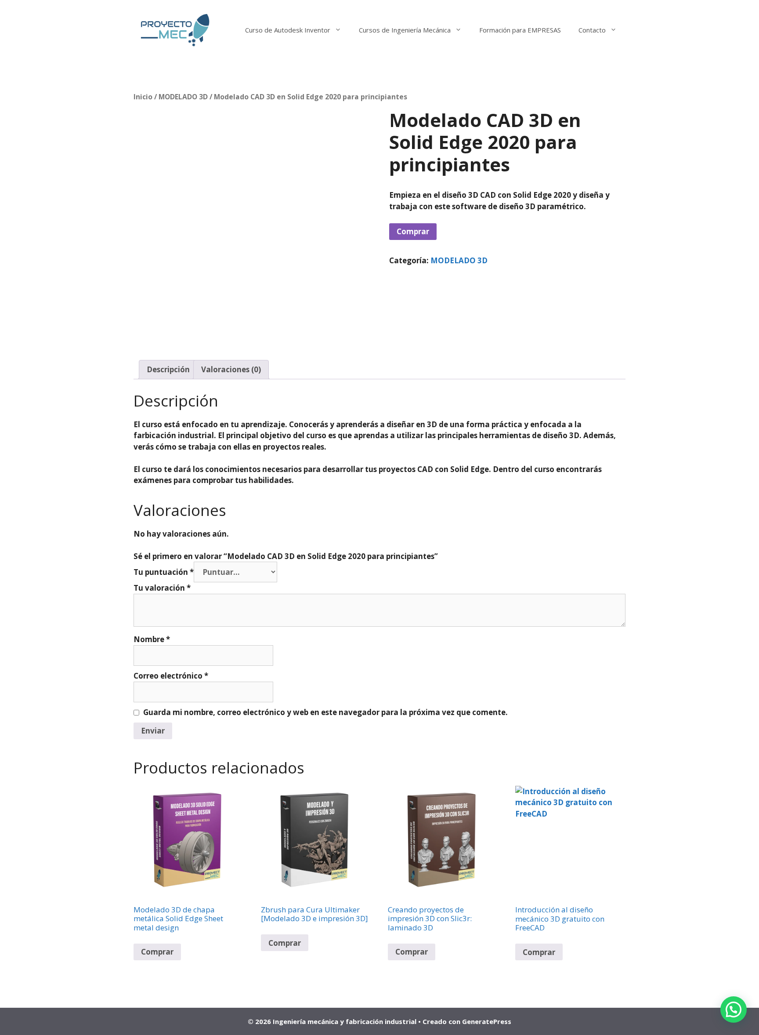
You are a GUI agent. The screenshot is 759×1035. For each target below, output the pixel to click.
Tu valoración (162, 588)
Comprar (413, 231)
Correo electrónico (171, 676)
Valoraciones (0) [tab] (231, 369)
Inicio (143, 97)
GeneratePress (486, 1021)
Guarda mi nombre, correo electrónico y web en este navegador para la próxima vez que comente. (325, 712)
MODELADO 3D (183, 97)
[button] (733, 1009)
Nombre (152, 639)
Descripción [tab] (168, 369)
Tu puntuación (164, 572)
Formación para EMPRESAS (520, 29)
